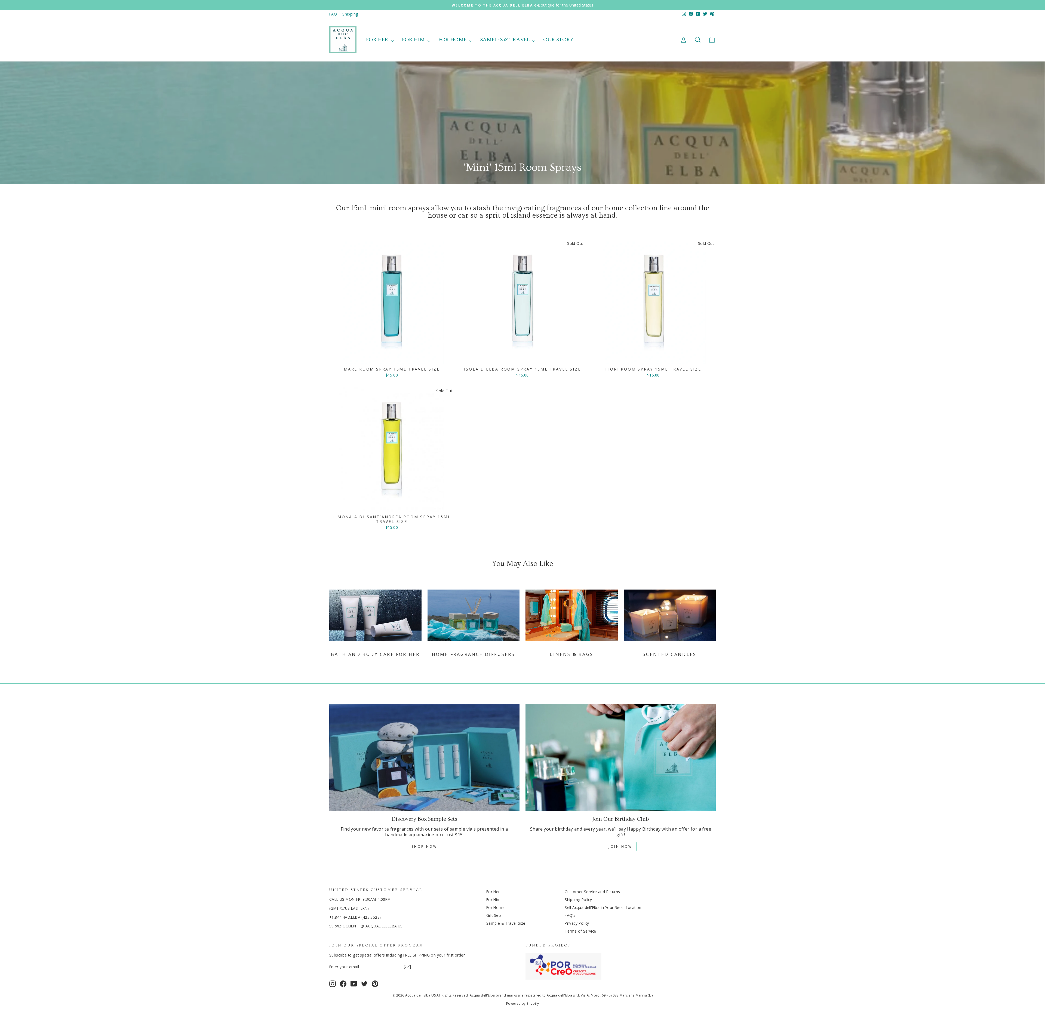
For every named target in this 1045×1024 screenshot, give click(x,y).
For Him (493, 899)
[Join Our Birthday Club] (620, 757)
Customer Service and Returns (592, 891)
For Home (495, 907)
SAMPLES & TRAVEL (505, 40)
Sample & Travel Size (505, 923)
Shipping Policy (578, 899)
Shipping (350, 14)
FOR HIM (414, 40)
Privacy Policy (577, 923)
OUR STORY (558, 40)
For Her (493, 891)
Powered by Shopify (522, 1003)
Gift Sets (494, 915)
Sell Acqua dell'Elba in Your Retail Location (603, 907)
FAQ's (570, 915)
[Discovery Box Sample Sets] (424, 757)
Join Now (620, 846)
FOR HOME (453, 40)
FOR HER (378, 40)
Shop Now (424, 846)
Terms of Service (580, 931)
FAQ (333, 14)
